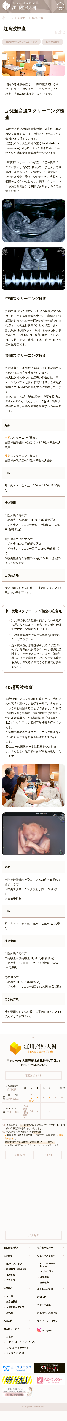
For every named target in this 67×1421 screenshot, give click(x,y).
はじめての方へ (11, 1247)
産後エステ (45, 1277)
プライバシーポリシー (48, 1321)
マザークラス (46, 1271)
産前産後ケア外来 (15, 1307)
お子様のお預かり (15, 1353)
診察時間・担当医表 (16, 1269)
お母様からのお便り (47, 1313)
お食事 (9, 1336)
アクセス (10, 1280)
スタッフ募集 (44, 1305)
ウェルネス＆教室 (46, 1256)
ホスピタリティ (11, 1328)
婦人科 (9, 1312)
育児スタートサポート (17, 1347)
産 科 (9, 1296)
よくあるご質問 (45, 1289)
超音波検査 (11, 1301)
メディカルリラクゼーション (19, 1342)
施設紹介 (10, 1274)
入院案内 (8, 1320)
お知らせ (41, 1297)
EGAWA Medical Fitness (48, 1264)
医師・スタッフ (14, 1263)
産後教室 (44, 1282)
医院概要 (8, 1256)
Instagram (46, 1330)
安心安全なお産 (45, 1247)
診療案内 (8, 1288)
